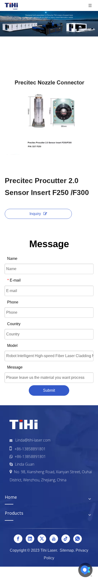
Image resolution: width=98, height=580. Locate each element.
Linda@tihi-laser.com (32, 440)
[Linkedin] (30, 538)
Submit (49, 390)
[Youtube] (53, 538)
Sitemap (67, 550)
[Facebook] (18, 538)
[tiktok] (65, 538)
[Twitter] (42, 538)
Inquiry (35, 214)
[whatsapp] (77, 538)
